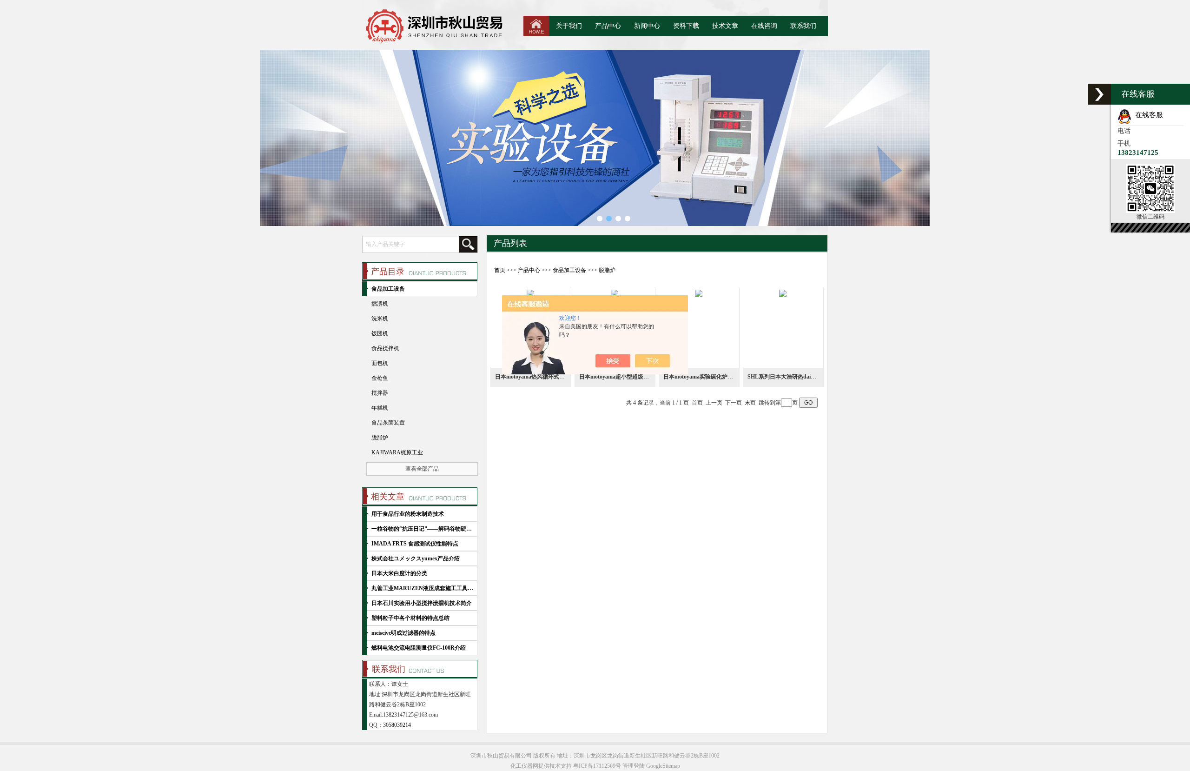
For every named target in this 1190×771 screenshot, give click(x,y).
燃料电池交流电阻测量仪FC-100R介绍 (418, 648)
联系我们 (803, 25)
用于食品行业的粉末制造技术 (407, 514)
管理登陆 (633, 766)
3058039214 (397, 725)
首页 (499, 270)
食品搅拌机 (385, 348)
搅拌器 (379, 393)
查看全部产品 (422, 468)
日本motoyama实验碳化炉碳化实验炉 (709, 376)
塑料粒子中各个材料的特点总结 (410, 618)
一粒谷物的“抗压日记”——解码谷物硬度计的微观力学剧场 (423, 528)
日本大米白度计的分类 (399, 573)
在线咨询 (764, 25)
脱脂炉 (607, 270)
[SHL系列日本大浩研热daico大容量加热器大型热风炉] (783, 327)
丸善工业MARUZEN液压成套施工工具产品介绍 (423, 588)
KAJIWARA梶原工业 (397, 452)
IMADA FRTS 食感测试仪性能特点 (414, 543)
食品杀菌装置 (388, 422)
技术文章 (725, 25)
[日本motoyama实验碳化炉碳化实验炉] (699, 327)
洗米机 (379, 318)
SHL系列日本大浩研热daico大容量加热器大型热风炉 (812, 376)
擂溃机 (379, 303)
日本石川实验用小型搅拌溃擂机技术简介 (421, 603)
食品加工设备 (569, 270)
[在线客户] (1099, 94)
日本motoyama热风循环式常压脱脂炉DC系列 (551, 376)
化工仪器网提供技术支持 (541, 766)
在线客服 (1147, 115)
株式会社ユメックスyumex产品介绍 (415, 558)
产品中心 (608, 25)
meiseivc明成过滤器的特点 (403, 633)
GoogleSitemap (663, 766)
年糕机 (379, 408)
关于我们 (569, 25)
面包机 (379, 363)
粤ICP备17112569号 (597, 766)
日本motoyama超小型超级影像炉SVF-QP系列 (635, 376)
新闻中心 (647, 25)
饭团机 (379, 333)
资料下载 (686, 25)
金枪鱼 (379, 378)
